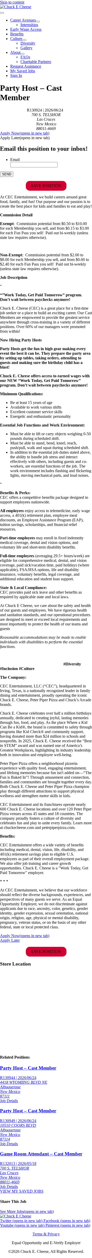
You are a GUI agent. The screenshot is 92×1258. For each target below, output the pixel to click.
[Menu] (2, 13)
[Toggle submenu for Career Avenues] (38, 21)
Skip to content (12, 2)
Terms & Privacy (46, 1234)
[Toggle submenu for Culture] (24, 40)
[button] (25, 138)
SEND (6, 174)
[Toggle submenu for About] (22, 54)
